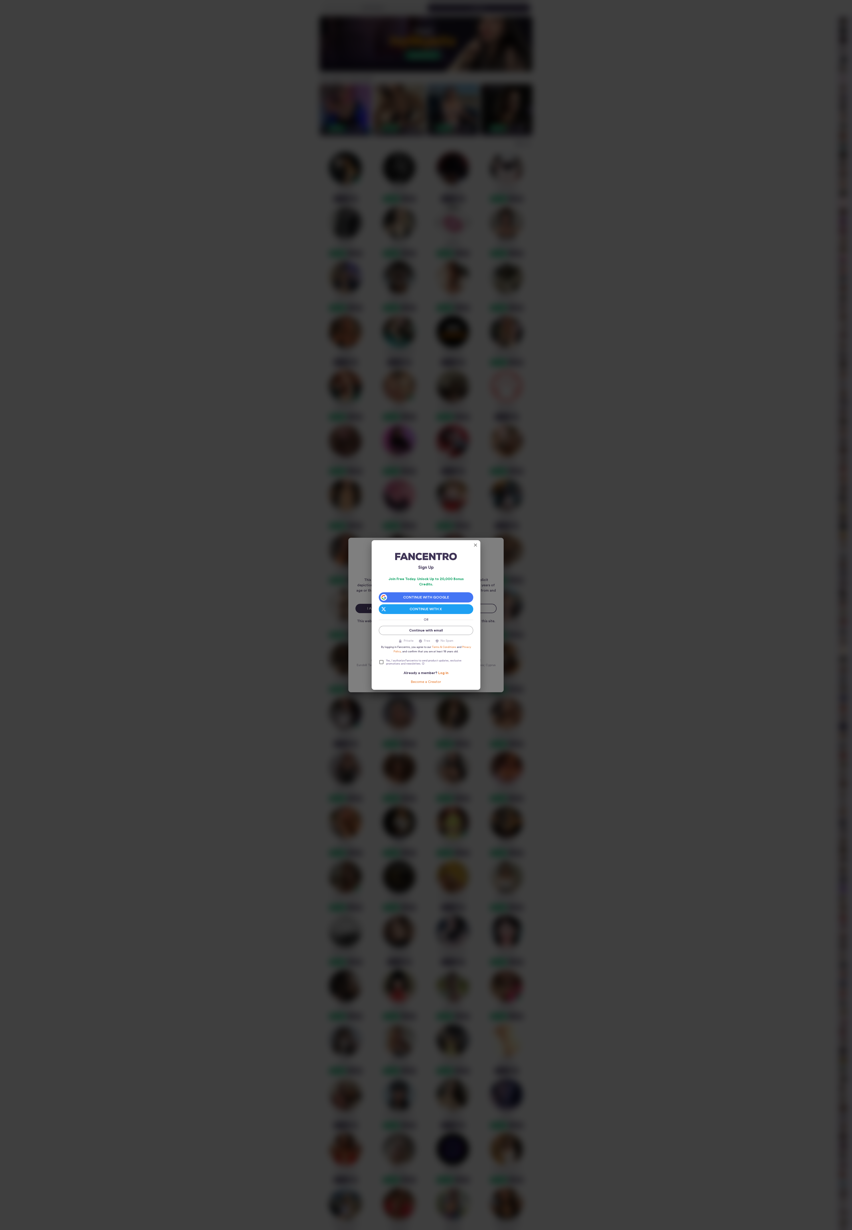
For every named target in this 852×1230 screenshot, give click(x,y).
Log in (443, 673)
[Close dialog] (475, 545)
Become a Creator (426, 682)
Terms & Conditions (444, 647)
